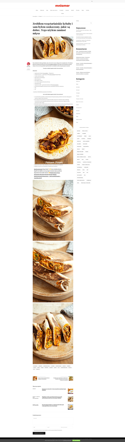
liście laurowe (86, 141)
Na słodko (78, 87)
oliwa (87, 159)
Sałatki (72, 10)
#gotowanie (37, 174)
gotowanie (79, 136)
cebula (78, 133)
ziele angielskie (80, 180)
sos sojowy (79, 175)
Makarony (42, 10)
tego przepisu (52, 74)
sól (34, 369)
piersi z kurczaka (86, 164)
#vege (58, 172)
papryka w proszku (87, 162)
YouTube (87, 10)
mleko (86, 151)
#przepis (46, 174)
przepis (70, 367)
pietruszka (79, 167)
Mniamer (28, 66)
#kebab (52, 172)
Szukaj (77, 20)
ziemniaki (89, 180)
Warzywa (67, 10)
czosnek (84, 133)
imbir (85, 136)
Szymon (77, 63)
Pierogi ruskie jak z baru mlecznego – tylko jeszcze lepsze (83, 31)
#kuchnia (42, 174)
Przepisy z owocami (79, 98)
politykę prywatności (67, 440)
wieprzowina (80, 177)
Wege (83, 10)
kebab (38, 367)
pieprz (78, 164)
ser (83, 172)
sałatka (79, 172)
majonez (51, 367)
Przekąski (61, 10)
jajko (78, 138)
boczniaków (45, 73)
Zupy (47, 10)
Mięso (37, 10)
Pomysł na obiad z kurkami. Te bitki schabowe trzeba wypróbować (84, 34)
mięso (83, 149)
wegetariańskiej (53, 64)
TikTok (62, 13)
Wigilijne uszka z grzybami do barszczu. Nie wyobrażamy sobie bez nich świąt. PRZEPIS (52, 397)
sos (87, 172)
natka (55, 367)
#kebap (54, 174)
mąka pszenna (80, 154)
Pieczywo (77, 10)
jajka (90, 136)
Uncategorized (78, 107)
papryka (79, 162)
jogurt (34, 367)
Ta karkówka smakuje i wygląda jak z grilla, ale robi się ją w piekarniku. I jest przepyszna (84, 38)
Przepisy (38, 20)
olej (58, 367)
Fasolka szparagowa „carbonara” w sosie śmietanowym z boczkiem (83, 44)
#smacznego (45, 176)
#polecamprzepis (38, 176)
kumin (42, 367)
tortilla (37, 369)
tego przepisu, (56, 84)
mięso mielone (80, 151)
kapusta (83, 138)
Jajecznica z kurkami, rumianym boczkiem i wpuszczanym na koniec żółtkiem (83, 59)
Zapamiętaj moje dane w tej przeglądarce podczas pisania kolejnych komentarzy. (48, 430)
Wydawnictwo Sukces (80, 57)
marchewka (86, 146)
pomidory (86, 167)
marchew (79, 146)
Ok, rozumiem (76, 440)
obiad (78, 159)
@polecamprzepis (38, 169)
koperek (89, 138)
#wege (55, 172)
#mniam (51, 174)
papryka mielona (64, 367)
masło (78, 149)
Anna (77, 51)
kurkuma (46, 367)
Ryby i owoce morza (53, 10)
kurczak (79, 141)
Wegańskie (78, 113)
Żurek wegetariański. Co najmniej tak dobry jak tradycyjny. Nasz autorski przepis (53, 405)
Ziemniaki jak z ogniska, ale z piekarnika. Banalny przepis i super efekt (83, 41)
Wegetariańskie (50, 20)
